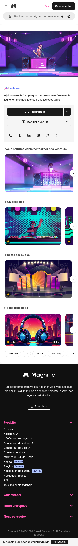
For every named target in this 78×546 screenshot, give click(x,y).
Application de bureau (22, 471)
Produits (10, 422)
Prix (47, 6)
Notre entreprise (15, 506)
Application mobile (15, 475)
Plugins (13, 466)
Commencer (12, 495)
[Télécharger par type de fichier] (67, 112)
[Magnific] (39, 376)
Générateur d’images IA (18, 438)
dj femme (13, 353)
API (6, 480)
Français (39, 406)
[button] (39, 407)
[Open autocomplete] (8, 16)
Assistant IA (11, 433)
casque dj (56, 353)
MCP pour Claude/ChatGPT (21, 457)
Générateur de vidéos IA (18, 443)
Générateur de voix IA (17, 448)
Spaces (8, 429)
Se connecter (63, 6)
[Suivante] (73, 173)
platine (39, 353)
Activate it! (60, 541)
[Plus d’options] (56, 135)
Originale (25, 32)
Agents (13, 461)
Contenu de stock (14, 452)
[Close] (72, 542)
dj (27, 353)
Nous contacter (15, 516)
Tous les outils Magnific (18, 485)
